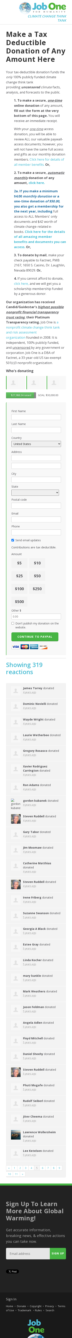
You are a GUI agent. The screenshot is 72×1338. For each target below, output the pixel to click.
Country (16, 438)
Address (16, 452)
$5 (19, 563)
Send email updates (28, 540)
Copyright (35, 1306)
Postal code (19, 499)
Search (50, 1310)
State (14, 486)
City (13, 474)
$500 (19, 601)
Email (14, 513)
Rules (38, 1310)
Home (9, 1306)
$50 (37, 575)
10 (9, 1174)
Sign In (11, 1299)
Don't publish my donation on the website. (37, 625)
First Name (18, 411)
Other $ (16, 610)
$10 (37, 563)
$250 (37, 588)
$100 (19, 588)
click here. (37, 183)
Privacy (49, 1306)
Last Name (18, 424)
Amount (16, 554)
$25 (19, 575)
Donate (21, 1306)
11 (16, 1174)
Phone (15, 526)
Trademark (25, 1310)
